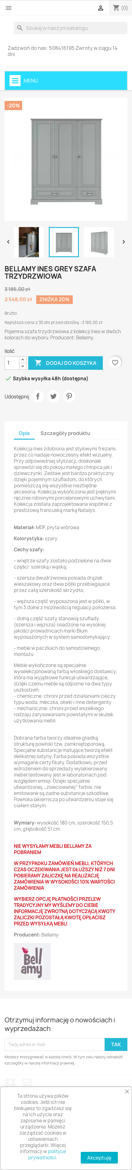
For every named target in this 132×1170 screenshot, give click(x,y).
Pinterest (69, 396)
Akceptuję (99, 1157)
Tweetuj (53, 396)
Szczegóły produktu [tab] (65, 433)
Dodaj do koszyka (65, 362)
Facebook (10, 1083)
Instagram (27, 1083)
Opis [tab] (24, 433)
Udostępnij (38, 396)
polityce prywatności (47, 1154)
